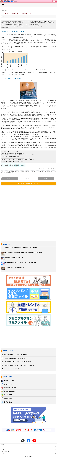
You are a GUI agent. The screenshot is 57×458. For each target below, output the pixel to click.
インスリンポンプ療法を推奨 (7, 156)
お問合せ (2, 449)
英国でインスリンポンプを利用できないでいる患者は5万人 (14, 159)
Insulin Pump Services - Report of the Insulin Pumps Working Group (20, 69)
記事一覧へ (27, 178)
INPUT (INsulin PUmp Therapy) (8, 151)
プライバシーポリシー (5, 446)
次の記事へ (45, 178)
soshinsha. (31, 456)
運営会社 (2, 453)
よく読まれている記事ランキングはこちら (28, 183)
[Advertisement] (28, 203)
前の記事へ (10, 178)
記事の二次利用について (5, 451)
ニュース (3, 4)
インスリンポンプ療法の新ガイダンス (9, 161)
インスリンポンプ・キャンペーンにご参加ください (12, 158)
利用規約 (2, 444)
